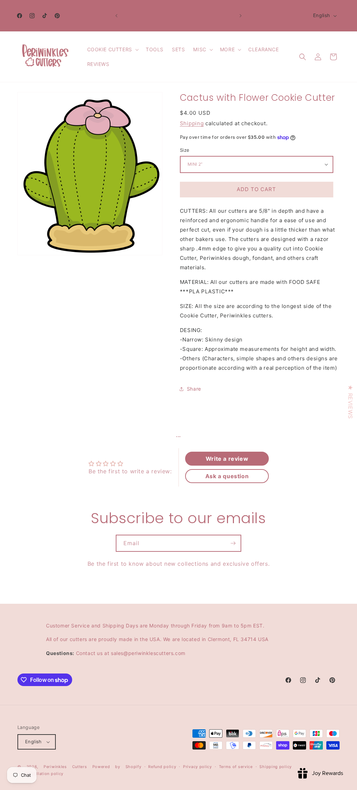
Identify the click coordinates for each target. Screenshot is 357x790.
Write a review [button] (227, 458)
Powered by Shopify (117, 766)
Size (185, 150)
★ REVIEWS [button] (350, 402)
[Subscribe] (233, 543)
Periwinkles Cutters (65, 766)
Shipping (192, 123)
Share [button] (194, 389)
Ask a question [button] (227, 476)
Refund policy (162, 766)
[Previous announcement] (116, 15)
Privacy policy (197, 766)
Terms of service (236, 766)
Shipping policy (275, 766)
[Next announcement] (240, 15)
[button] (112, 49)
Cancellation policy (43, 773)
